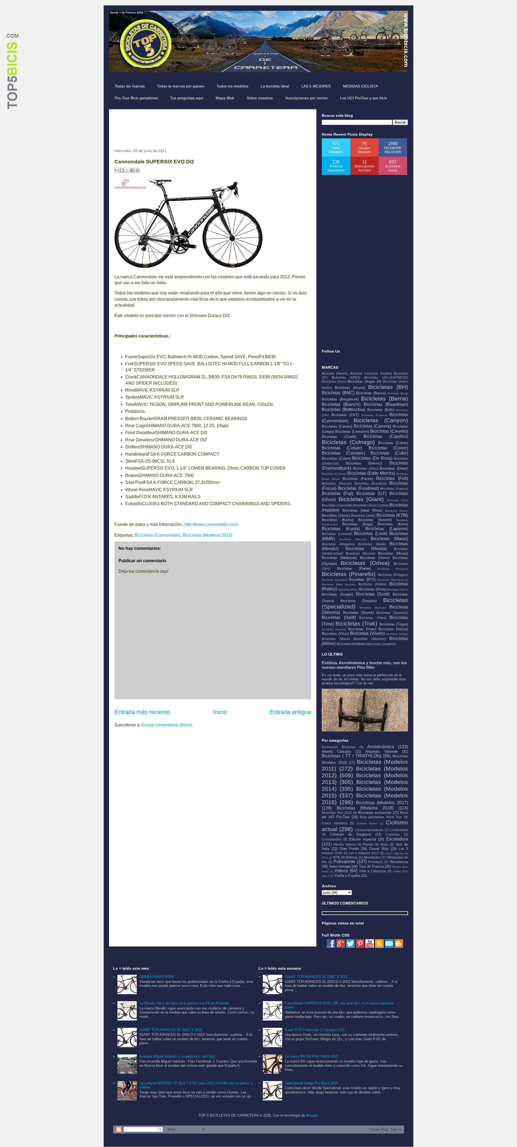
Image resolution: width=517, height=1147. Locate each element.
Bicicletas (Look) (370, 533)
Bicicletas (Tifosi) (372, 618)
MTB (336, 857)
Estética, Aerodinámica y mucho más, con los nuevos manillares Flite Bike (364, 665)
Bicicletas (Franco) (394, 488)
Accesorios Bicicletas (339, 747)
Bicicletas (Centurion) (352, 432)
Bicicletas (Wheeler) (370, 639)
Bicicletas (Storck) (358, 613)
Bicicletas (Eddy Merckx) (371, 473)
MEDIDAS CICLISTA (360, 86)
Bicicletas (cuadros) (381, 644)
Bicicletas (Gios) (397, 500)
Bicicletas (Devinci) (364, 463)
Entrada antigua (290, 712)
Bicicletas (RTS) (362, 580)
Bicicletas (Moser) (393, 553)
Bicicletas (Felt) (392, 478)
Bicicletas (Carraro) (337, 426)
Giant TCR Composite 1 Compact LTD (314, 1030)
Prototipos (375, 862)
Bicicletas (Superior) (392, 612)
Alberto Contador (336, 752)
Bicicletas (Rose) (372, 589)
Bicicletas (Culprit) (336, 458)
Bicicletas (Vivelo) (367, 633)
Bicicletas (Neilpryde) (339, 558)
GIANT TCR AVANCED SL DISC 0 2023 (170, 1030)
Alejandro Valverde (381, 752)
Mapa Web (225, 98)
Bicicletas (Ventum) (334, 629)
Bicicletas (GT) (371, 493)
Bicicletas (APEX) (346, 377)
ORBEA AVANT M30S (156, 977)
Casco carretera (334, 823)
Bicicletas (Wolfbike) (351, 644)
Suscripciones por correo (306, 98)
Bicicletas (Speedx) (373, 607)
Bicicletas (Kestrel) (375, 520)
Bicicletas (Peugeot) (393, 568)
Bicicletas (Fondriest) (358, 488)
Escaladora (397, 839)
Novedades (372, 857)
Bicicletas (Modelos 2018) (365, 808)
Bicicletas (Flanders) (371, 483)
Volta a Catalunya (372, 871)
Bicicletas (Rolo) (348, 589)
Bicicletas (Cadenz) (374, 415)
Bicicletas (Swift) (339, 617)
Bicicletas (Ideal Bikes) (362, 510)
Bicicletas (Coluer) (342, 448)
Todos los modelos (232, 86)
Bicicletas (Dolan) (394, 468)
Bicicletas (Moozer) (361, 553)
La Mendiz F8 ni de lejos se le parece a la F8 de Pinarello (184, 1003)
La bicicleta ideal (275, 86)
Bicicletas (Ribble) (372, 584)
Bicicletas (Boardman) (386, 404)
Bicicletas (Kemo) (337, 520)
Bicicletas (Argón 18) (365, 381)
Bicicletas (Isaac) (396, 510)
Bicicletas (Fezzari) (337, 483)
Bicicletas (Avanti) (350, 388)
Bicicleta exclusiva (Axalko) (371, 373)
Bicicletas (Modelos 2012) (207, 535)
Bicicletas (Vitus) (335, 634)
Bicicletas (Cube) (389, 453)
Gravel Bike (379, 849)
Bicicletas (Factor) (358, 479)
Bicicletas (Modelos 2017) (382, 802)
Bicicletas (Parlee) (354, 569)
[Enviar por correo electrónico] (117, 170)
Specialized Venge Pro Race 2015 (311, 1083)
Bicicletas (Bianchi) (341, 404)
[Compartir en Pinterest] (137, 170)
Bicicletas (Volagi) (397, 633)
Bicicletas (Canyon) (381, 420)
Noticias (352, 857)
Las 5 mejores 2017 (364, 853)
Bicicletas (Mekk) (372, 544)
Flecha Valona (344, 844)
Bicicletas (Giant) (361, 499)
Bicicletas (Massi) (389, 538)
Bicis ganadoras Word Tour (381, 817)
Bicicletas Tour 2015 (337, 812)
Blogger (312, 1115)
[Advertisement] (212, 127)
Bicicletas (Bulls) (380, 410)
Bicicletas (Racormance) (393, 579)
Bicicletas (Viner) (362, 629)
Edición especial (362, 839)
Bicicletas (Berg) (397, 393)
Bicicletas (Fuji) (337, 493)
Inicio (220, 712)
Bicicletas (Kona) (393, 524)
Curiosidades (331, 839)
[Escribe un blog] (122, 170)
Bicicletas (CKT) (345, 415)
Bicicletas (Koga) (357, 524)
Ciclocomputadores (369, 830)
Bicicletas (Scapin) (337, 594)
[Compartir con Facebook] (132, 170)
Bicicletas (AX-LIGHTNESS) (386, 377)
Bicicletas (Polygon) (393, 574)
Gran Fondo (349, 849)
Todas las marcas (130, 86)
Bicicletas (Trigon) (393, 624)
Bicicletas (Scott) (373, 594)
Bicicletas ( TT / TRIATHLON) (351, 756)
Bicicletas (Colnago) (348, 442)
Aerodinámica (380, 746)
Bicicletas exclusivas (375, 813)
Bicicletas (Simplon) (358, 601)
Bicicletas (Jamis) (336, 515)
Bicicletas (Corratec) (343, 453)
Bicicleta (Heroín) (335, 373)
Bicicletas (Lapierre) (386, 528)
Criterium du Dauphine (350, 834)
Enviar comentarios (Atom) (167, 725)
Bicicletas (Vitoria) (393, 629)
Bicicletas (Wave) (336, 639)
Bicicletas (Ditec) (365, 468)
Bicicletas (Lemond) (337, 534)
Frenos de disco (375, 844)
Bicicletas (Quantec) (334, 579)
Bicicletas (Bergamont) (340, 399)
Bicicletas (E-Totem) (334, 473)
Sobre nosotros (260, 98)
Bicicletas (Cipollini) (386, 436)
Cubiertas (393, 834)
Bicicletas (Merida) (366, 548)
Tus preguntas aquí (186, 98)
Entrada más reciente (142, 712)
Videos (341, 870)
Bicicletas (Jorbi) (363, 515)
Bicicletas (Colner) (393, 443)
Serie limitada (340, 866)
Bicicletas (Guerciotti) (337, 505)
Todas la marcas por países (180, 86)
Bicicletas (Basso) (371, 393)
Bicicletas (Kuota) (341, 528)
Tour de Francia (371, 866)
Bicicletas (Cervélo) (389, 431)
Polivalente (344, 861)
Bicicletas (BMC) (338, 392)
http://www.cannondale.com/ (211, 524)
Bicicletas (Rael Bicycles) (339, 584)
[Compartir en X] (127, 170)
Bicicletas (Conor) (388, 448)
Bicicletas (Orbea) (365, 563)
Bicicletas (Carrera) (372, 426)
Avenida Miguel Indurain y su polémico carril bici (177, 1056)
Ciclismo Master (367, 823)
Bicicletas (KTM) (392, 515)
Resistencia (399, 862)
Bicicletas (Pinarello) (348, 574)
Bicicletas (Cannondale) (158, 535)
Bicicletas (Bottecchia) (343, 409)
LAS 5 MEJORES (316, 86)
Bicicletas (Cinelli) (339, 437)
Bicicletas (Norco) (375, 558)
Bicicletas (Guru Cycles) (371, 505)
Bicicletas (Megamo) (338, 544)
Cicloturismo (399, 830)
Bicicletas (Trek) (357, 623)
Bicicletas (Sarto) (397, 589)
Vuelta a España (347, 876)
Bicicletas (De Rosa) (372, 458)
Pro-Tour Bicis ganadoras (136, 98)
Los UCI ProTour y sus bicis (363, 98)
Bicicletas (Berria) (384, 398)
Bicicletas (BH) (388, 387)
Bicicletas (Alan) (334, 381)
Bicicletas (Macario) (352, 539)
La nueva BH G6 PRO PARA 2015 (311, 1056)
